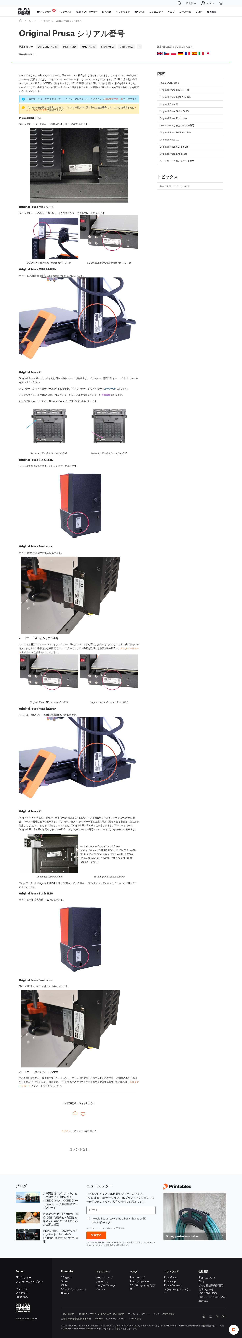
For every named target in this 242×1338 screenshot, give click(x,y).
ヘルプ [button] (171, 11)
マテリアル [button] (66, 11)
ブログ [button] (198, 11)
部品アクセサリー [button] (87, 11)
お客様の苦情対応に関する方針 (76, 1318)
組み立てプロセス (114, 98)
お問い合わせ (206, 1289)
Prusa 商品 (22, 1296)
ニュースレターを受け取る (112, 1228)
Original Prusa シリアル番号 (68, 20)
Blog (201, 1281)
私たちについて (207, 1277)
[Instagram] (210, 1316)
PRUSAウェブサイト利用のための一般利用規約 (101, 1313)
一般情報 (46, 20)
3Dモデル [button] (139, 11)
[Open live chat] (234, 1330)
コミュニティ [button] (156, 11)
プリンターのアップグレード (29, 1283)
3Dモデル (66, 1277)
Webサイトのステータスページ (110, 1318)
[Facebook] (204, 1316)
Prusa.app (170, 1281)
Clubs (64, 1285)
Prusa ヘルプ (137, 1277)
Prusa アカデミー (139, 1281)
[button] (159, 53)
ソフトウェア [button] (123, 11)
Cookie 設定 (135, 1318)
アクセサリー (23, 1292)
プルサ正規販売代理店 (211, 1285)
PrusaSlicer (170, 1277)
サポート (32, 20)
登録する (96, 1235)
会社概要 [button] (211, 11)
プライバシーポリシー (138, 1313)
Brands (65, 1293)
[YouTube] (223, 1316)
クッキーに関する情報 (164, 1313)
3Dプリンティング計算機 (143, 1287)
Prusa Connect (172, 1285)
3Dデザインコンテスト (74, 1289)
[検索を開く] (179, 3)
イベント (100, 1289)
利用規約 (110, 1245)
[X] (217, 1316)
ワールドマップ (104, 1277)
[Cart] (221, 3)
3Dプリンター (23, 1277)
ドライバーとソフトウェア (177, 1291)
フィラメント (23, 1288)
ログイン (66, 1131)
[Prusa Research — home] (24, 11)
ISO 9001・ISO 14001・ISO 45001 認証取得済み (212, 1297)
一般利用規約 (67, 1313)
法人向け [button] (106, 11)
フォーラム (101, 1281)
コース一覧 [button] (185, 11)
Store (64, 1281)
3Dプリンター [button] (46, 11)
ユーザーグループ (105, 1285)
